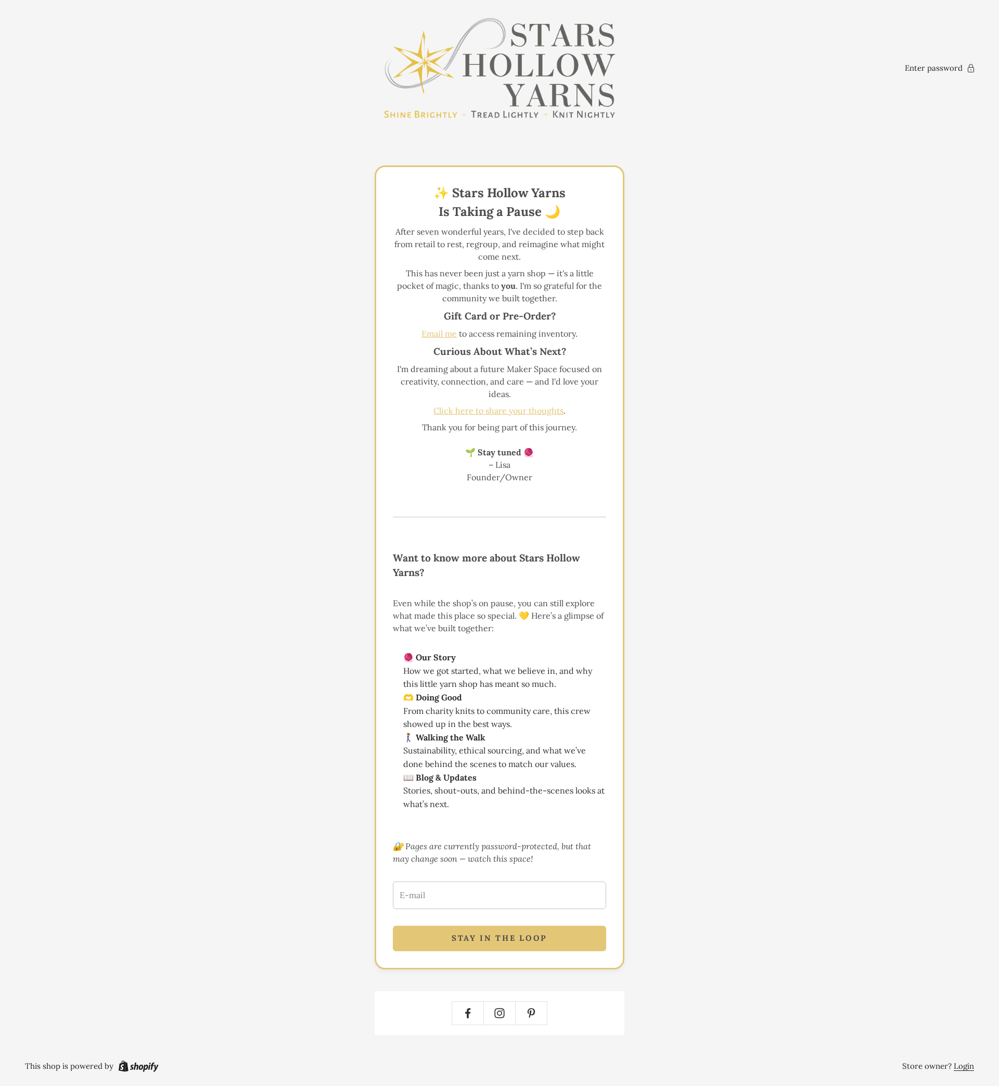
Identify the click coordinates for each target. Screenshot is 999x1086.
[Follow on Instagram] (499, 1013)
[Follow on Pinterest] (531, 1013)
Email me (439, 333)
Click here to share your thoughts (498, 410)
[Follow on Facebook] (467, 1013)
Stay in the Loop (499, 938)
